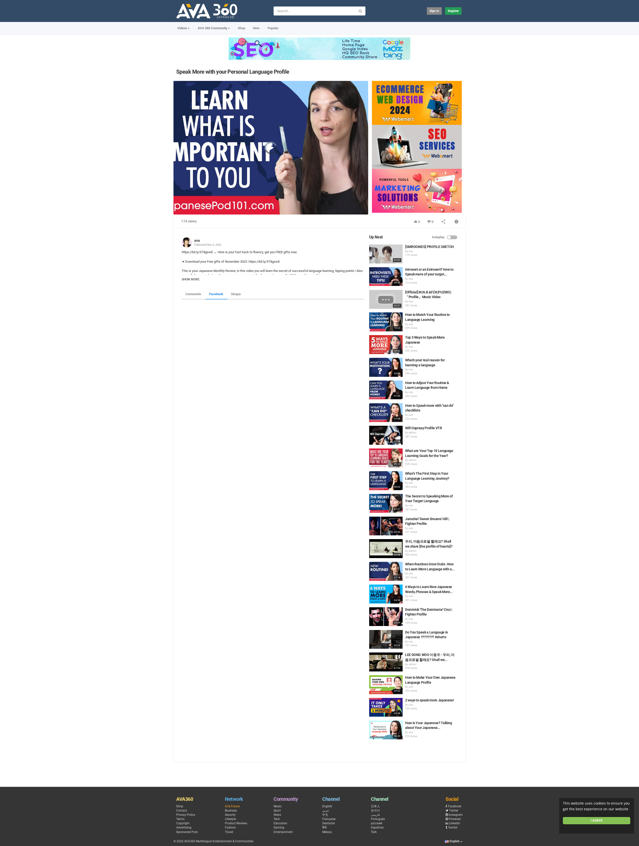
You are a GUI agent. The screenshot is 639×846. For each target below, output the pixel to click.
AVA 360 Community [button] (212, 28)
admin (412, 432)
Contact (181, 810)
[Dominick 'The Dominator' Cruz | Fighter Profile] (386, 616)
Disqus (236, 294)
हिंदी (324, 827)
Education (280, 823)
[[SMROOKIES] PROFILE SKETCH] (386, 253)
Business (231, 810)
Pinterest (455, 819)
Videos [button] (182, 28)
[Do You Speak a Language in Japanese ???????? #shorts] (386, 639)
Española (377, 827)
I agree (597, 820)
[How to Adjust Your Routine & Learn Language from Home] (386, 390)
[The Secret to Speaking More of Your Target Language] (386, 503)
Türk (374, 832)
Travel (229, 832)
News (277, 815)
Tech (277, 819)
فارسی (375, 815)
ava (197, 240)
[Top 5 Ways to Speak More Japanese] (386, 344)
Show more (190, 279)
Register (453, 11)
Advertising (183, 827)
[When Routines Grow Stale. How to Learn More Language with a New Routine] (386, 571)
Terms (180, 819)
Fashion (230, 827)
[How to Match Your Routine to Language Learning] (386, 321)
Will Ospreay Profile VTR (423, 428)
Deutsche (328, 823)
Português (378, 819)
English (327, 806)
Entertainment (283, 832)
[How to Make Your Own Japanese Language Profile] (386, 684)
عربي (325, 810)
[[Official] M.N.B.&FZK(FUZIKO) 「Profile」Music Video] (386, 299)
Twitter (453, 810)
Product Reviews (236, 823)
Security (230, 815)
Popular (273, 28)
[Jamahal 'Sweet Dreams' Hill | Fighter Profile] (386, 526)
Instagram (456, 815)
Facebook (216, 294)
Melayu (327, 832)
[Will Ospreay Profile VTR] (386, 435)
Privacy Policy (185, 815)
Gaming (279, 827)
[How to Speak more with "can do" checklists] (386, 412)
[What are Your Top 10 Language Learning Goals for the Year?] (386, 457)
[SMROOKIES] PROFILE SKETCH (429, 247)
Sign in (434, 11)
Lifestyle (230, 819)
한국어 (375, 810)
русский (376, 823)
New (256, 28)
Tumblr (453, 827)
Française (328, 819)
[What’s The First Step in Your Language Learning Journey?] (386, 480)
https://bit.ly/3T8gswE (264, 261)
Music (278, 806)
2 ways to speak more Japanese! (429, 700)
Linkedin (454, 823)
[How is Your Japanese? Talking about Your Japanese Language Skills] (386, 730)
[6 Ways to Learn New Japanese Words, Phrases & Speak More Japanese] (386, 594)
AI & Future (232, 806)
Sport (277, 810)
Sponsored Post (187, 832)
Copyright (182, 823)
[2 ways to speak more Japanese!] (386, 707)
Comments (193, 294)
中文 (325, 815)
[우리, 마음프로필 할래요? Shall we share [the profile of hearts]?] (386, 548)
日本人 (375, 806)
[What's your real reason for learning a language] (386, 367)
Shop (241, 28)
